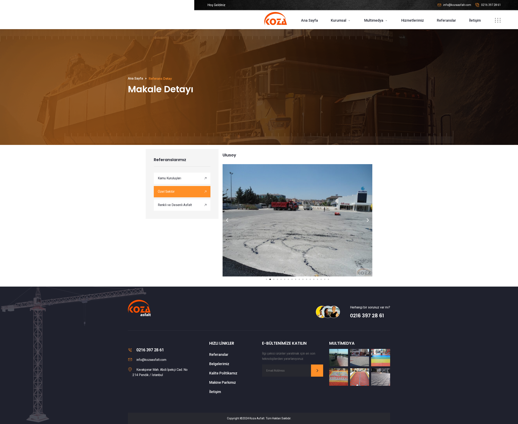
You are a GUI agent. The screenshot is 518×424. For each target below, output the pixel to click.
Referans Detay (160, 79)
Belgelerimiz (219, 364)
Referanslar (446, 20)
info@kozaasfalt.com (457, 4)
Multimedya (373, 20)
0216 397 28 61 (491, 4)
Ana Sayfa (309, 20)
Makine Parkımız (222, 382)
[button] (227, 220)
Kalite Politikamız (223, 373)
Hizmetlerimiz (412, 20)
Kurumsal (338, 20)
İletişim (475, 20)
